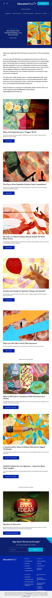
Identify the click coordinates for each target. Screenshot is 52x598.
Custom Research (41, 590)
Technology (38, 13)
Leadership (8, 13)
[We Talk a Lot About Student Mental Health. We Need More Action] (26, 234)
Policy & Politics (17, 13)
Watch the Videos (10, 476)
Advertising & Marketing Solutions (41, 579)
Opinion (45, 13)
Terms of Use (44, 595)
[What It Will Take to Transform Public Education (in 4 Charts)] (26, 393)
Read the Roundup (11, 457)
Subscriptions (28, 577)
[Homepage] (26, 3)
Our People (27, 565)
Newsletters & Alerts (29, 579)
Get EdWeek (28, 574)
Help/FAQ (39, 563)
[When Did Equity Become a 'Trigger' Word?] (26, 129)
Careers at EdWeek (29, 570)
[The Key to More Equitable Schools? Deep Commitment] (26, 181)
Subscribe (43, 3)
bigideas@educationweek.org (12, 91)
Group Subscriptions (29, 581)
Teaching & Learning (28, 13)
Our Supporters (28, 568)
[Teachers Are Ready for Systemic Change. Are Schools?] (26, 288)
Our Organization (28, 561)
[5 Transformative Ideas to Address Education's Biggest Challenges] (26, 444)
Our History (27, 563)
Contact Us (40, 558)
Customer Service (40, 565)
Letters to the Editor (41, 561)
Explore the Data (10, 407)
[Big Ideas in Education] (26, 521)
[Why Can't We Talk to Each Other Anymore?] (26, 340)
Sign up (35, 549)
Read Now (9, 140)
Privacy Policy (29, 593)
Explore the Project (11, 533)
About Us (27, 558)
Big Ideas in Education (13, 28)
